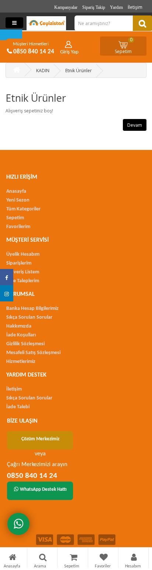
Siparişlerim (18, 263)
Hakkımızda (18, 326)
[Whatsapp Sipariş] (18, 524)
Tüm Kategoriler (23, 209)
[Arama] (42, 558)
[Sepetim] (73, 558)
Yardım (116, 7)
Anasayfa (16, 191)
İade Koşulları (21, 335)
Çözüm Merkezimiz (40, 439)
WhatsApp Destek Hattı (43, 489)
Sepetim (124, 45)
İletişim (135, 7)
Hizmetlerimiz (20, 361)
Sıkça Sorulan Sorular (29, 317)
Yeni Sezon (18, 200)
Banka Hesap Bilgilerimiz (32, 308)
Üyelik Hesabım (22, 254)
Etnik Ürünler (78, 70)
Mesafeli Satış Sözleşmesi (33, 353)
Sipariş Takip (93, 7)
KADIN (42, 70)
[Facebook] (6, 277)
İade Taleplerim (22, 281)
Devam (134, 125)
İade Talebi (18, 407)
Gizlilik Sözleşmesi (25, 344)
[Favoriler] (104, 558)
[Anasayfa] (12, 558)
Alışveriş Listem (22, 272)
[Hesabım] (134, 558)
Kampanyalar (65, 7)
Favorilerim (18, 227)
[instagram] (6, 293)
